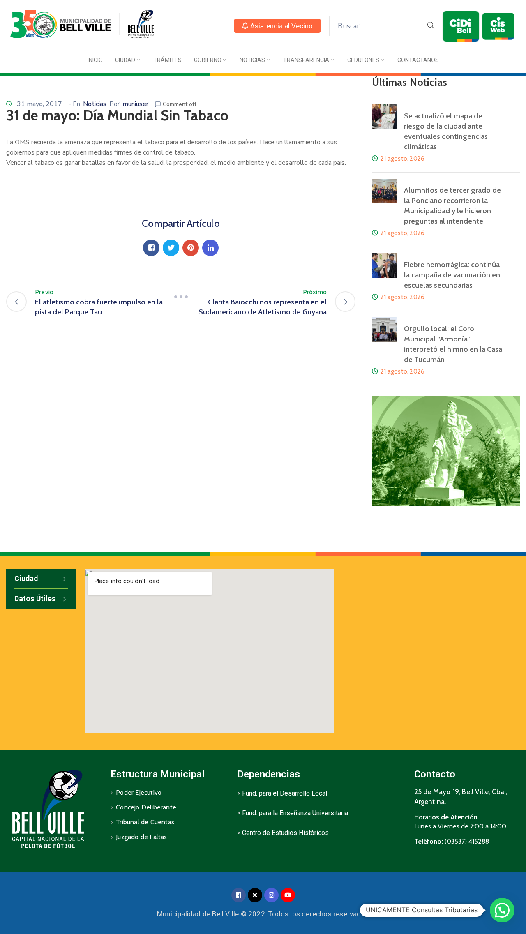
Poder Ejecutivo (138, 792)
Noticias (252, 60)
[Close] (255, 895)
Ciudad (125, 60)
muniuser (135, 103)
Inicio (95, 60)
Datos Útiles (35, 598)
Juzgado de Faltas (141, 837)
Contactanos (418, 60)
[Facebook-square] (238, 895)
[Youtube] (288, 895)
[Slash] (181, 297)
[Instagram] (271, 895)
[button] (277, 26)
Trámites (167, 60)
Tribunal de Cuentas (145, 822)
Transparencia (306, 60)
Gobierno (207, 60)
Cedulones (363, 60)
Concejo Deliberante (146, 807)
